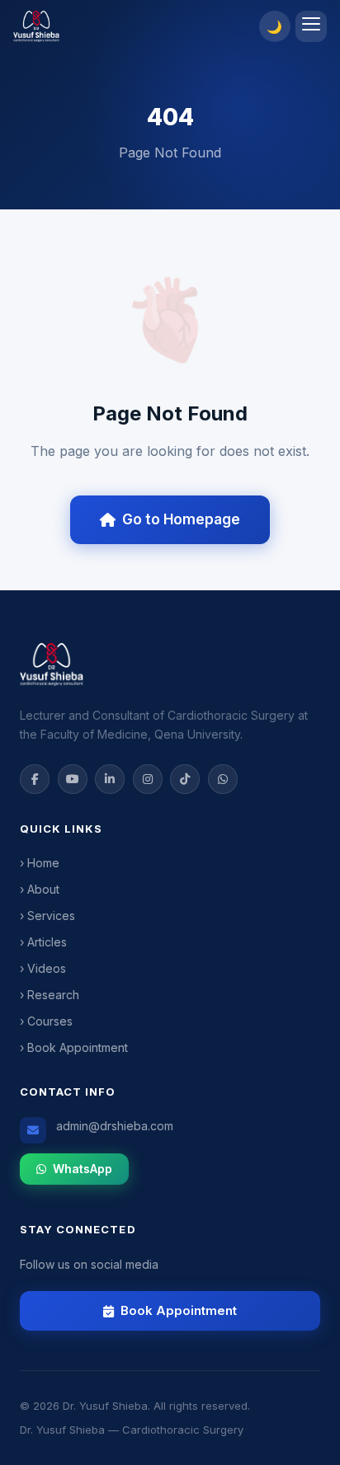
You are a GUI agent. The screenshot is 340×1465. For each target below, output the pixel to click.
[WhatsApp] (223, 779)
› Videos (43, 968)
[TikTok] (185, 779)
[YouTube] (72, 779)
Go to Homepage (181, 519)
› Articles (43, 942)
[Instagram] (148, 779)
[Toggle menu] (311, 26)
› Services (47, 916)
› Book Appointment (74, 1047)
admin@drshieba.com (114, 1126)
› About (39, 889)
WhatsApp (82, 1169)
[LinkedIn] (110, 779)
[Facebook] (35, 779)
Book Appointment (178, 1310)
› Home (39, 863)
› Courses (46, 1021)
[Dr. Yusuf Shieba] (131, 26)
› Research (49, 995)
